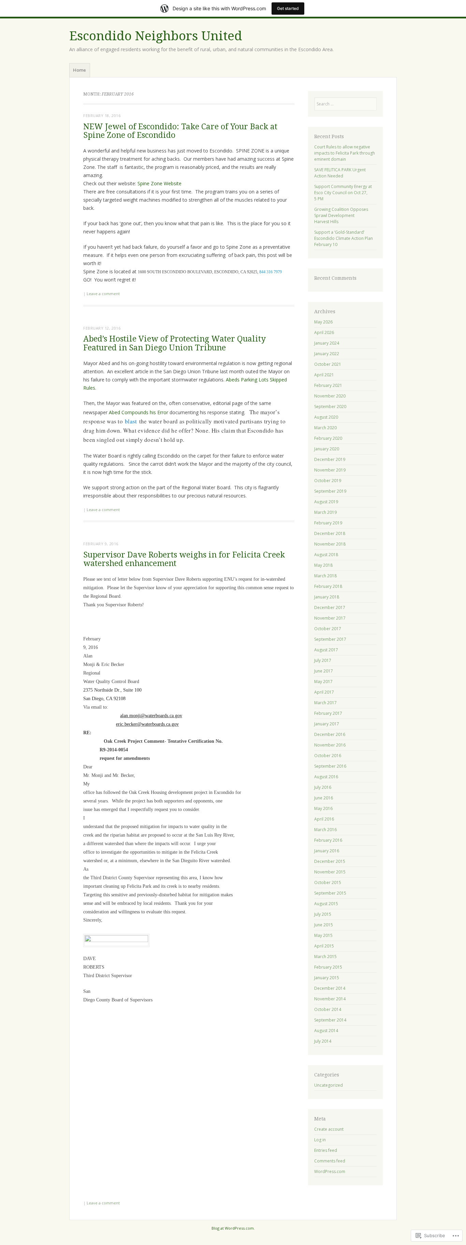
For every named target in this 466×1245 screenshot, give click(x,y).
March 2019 (325, 512)
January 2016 (326, 851)
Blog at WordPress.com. (233, 1228)
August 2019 (326, 502)
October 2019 (327, 480)
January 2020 (326, 449)
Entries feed (325, 1150)
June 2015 (323, 925)
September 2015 (330, 893)
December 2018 (329, 533)
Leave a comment (103, 293)
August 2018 (326, 555)
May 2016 (323, 808)
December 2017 (329, 607)
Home (79, 70)
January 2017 (326, 724)
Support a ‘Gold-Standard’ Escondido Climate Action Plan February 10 (343, 238)
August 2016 (326, 777)
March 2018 (325, 576)
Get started (288, 8)
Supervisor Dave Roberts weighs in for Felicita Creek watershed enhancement (184, 559)
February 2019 (328, 523)
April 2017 (324, 692)
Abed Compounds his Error (138, 412)
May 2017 (323, 681)
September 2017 (330, 639)
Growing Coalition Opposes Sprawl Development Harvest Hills (341, 215)
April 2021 (324, 375)
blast (131, 421)
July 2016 (322, 787)
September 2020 (330, 406)
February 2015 (328, 967)
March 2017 (325, 703)
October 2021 (327, 364)
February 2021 (328, 385)
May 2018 (323, 565)
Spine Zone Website (159, 183)
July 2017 (322, 660)
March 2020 (325, 428)
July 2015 (322, 914)
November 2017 (330, 618)
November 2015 (330, 872)
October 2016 (327, 755)
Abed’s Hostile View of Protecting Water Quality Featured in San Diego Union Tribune (174, 343)
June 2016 (323, 798)
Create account (329, 1129)
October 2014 (327, 1009)
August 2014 (326, 1030)
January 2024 (326, 343)
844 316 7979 (270, 272)
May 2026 (323, 322)
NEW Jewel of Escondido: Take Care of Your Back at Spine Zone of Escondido (180, 131)
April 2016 (324, 819)
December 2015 (329, 861)
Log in (320, 1140)
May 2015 (323, 935)
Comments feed (329, 1161)
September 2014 (330, 1020)
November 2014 (330, 999)
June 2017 (323, 671)
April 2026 (324, 332)
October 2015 (327, 882)
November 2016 (330, 745)
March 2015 (325, 956)
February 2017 (328, 713)
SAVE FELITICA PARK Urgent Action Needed (340, 173)
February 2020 (328, 438)
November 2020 (330, 396)
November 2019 (330, 470)
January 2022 (326, 354)
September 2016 (330, 766)
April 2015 (324, 946)
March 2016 (325, 830)
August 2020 (326, 417)
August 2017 (326, 650)
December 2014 (329, 988)
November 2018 (330, 544)
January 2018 (326, 597)
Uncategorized (328, 1085)
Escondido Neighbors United (155, 36)
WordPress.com (329, 1171)
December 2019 (329, 459)
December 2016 (329, 734)
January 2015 (326, 978)
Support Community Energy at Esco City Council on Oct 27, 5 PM (343, 193)
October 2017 (327, 629)
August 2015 (326, 904)
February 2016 (328, 840)
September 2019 (330, 491)
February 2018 (328, 586)
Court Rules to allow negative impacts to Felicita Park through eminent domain (344, 153)
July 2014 (322, 1041)
